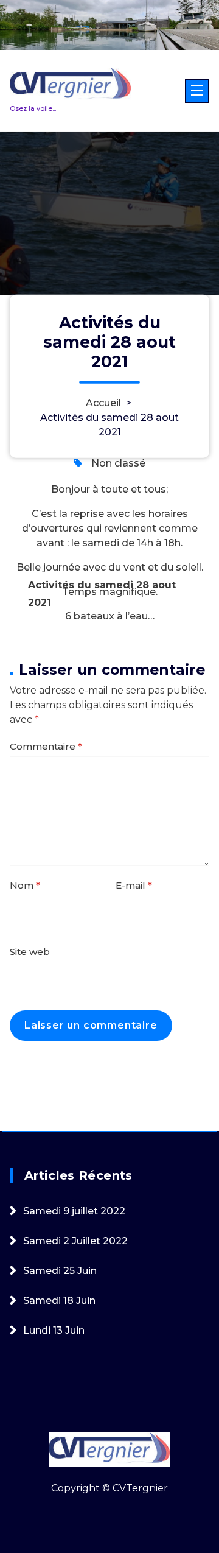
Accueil (103, 403)
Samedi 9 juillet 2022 (74, 1211)
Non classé (118, 463)
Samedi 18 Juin (59, 1300)
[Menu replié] (197, 91)
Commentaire (46, 746)
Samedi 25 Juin (60, 1271)
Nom (25, 885)
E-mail (134, 885)
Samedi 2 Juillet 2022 (75, 1241)
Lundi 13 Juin (54, 1330)
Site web (30, 951)
